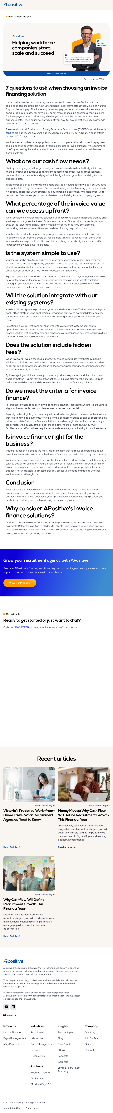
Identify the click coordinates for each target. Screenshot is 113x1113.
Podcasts (63, 1055)
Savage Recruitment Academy (69, 1069)
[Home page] (42, 961)
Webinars (63, 1061)
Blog (60, 1038)
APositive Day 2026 (41, 1084)
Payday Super (65, 1032)
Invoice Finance (12, 1032)
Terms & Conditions (12, 1108)
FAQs (88, 1044)
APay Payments (11, 1044)
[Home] (13, 5)
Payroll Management (14, 1038)
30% (8, 132)
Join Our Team (92, 1038)
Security (35, 1050)
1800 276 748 (22, 627)
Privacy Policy (32, 1108)
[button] (107, 5)
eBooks (62, 1050)
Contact (89, 1050)
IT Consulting (38, 1055)
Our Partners (37, 1078)
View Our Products (19, 582)
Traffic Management (42, 1044)
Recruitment (37, 1032)
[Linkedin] (13, 1007)
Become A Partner (40, 1072)
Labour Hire (37, 1038)
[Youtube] (6, 1007)
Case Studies (65, 1044)
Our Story (90, 1032)
